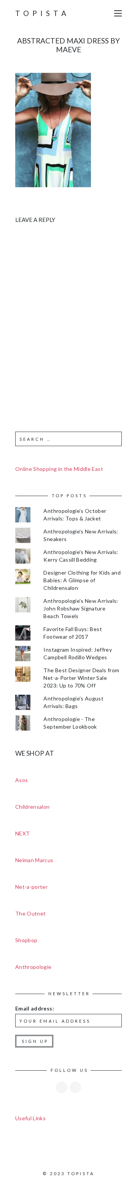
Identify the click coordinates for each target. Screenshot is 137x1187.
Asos (21, 780)
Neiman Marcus (34, 860)
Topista (42, 13)
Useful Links (30, 1118)
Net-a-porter (31, 886)
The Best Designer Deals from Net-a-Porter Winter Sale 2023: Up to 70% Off (81, 678)
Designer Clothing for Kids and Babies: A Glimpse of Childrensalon (82, 580)
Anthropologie (33, 967)
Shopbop (26, 940)
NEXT (22, 833)
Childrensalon (32, 806)
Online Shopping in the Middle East (59, 469)
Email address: (34, 1008)
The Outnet (30, 913)
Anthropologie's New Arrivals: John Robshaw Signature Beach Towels (80, 608)
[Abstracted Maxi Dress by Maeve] (53, 129)
